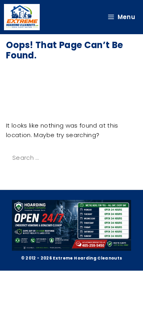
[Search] (16, 175)
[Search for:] (70, 157)
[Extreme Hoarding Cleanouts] (22, 17)
